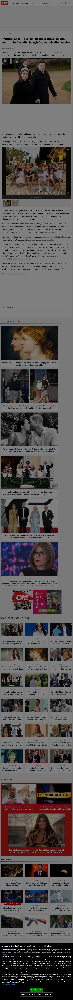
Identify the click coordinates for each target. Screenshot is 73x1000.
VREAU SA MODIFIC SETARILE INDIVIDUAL (36, 994)
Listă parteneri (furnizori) (9, 984)
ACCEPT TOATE (36, 990)
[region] (36, 971)
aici (52, 963)
